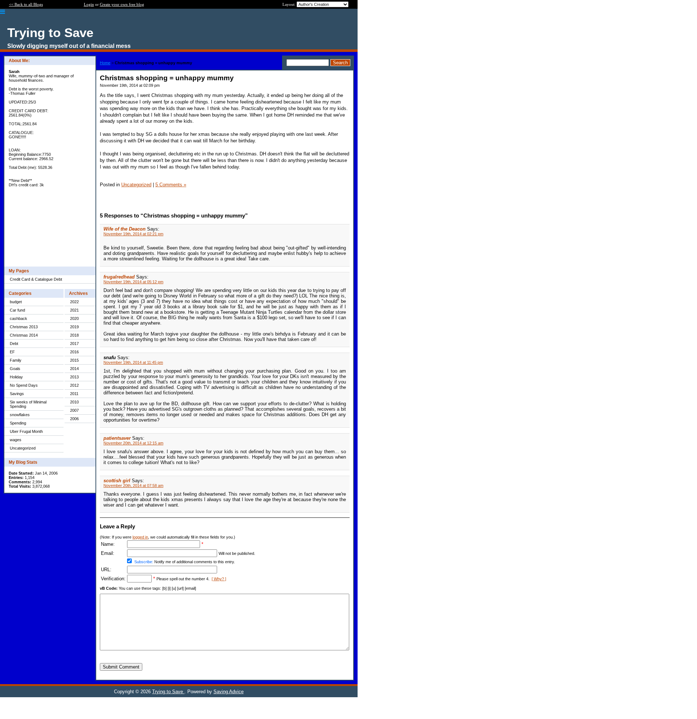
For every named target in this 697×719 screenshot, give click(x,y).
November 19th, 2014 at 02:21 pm (133, 234)
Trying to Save (168, 691)
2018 (74, 335)
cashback (18, 318)
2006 (74, 419)
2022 (74, 302)
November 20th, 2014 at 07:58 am (133, 485)
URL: (106, 569)
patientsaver (117, 438)
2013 (74, 377)
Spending (18, 423)
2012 (74, 385)
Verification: (113, 578)
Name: (108, 544)
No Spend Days (24, 385)
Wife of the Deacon (124, 229)
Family (15, 360)
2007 (74, 410)
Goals (15, 368)
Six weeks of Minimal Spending (28, 404)
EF (12, 352)
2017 (74, 343)
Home (105, 63)
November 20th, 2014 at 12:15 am (133, 443)
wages (15, 440)
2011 (74, 393)
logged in (140, 537)
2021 (74, 310)
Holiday (16, 377)
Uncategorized (23, 448)
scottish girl (116, 480)
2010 (74, 402)
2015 (74, 360)
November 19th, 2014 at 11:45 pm (133, 362)
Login (89, 4)
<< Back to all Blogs (26, 4)
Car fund (17, 310)
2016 (74, 352)
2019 (74, 327)
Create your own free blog (122, 4)
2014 (74, 368)
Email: (107, 553)
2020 (74, 318)
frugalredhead (119, 277)
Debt (14, 343)
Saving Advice (228, 691)
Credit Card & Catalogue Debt (36, 279)
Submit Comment (121, 667)
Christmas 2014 (24, 335)
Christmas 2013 (24, 327)
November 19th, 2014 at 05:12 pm (133, 282)
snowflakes (20, 415)
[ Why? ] (219, 579)
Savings (17, 393)
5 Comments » (170, 184)
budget (16, 302)
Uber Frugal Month (26, 431)
